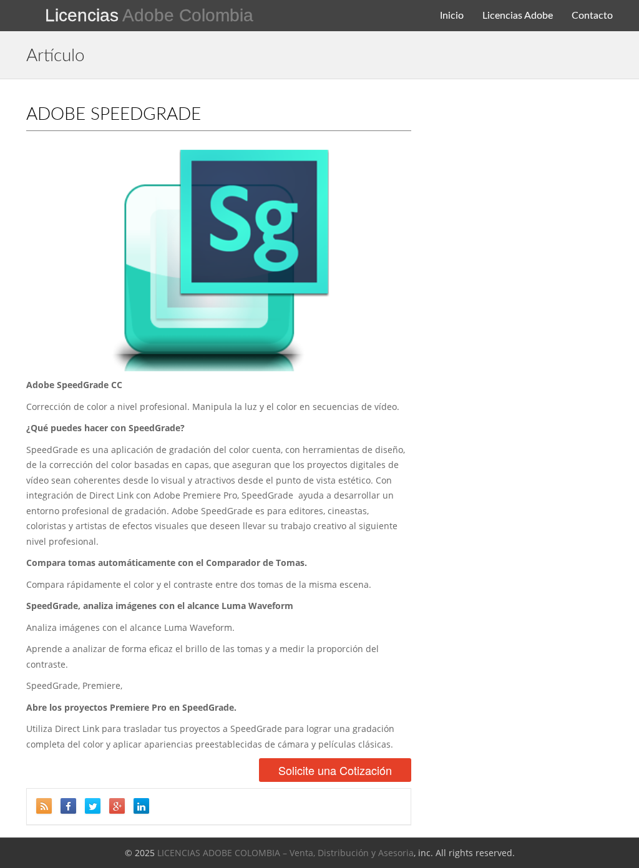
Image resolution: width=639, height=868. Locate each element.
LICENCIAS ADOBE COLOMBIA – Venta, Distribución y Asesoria (285, 853)
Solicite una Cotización (335, 770)
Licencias (149, 15)
